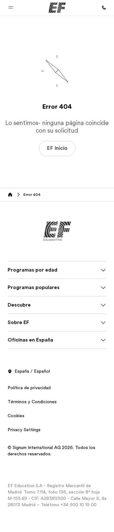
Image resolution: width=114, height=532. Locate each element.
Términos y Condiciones (32, 401)
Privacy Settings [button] (24, 429)
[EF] (57, 8)
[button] (11, 7)
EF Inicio (57, 148)
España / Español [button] (32, 371)
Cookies (16, 415)
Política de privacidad (29, 387)
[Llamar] (103, 7)
